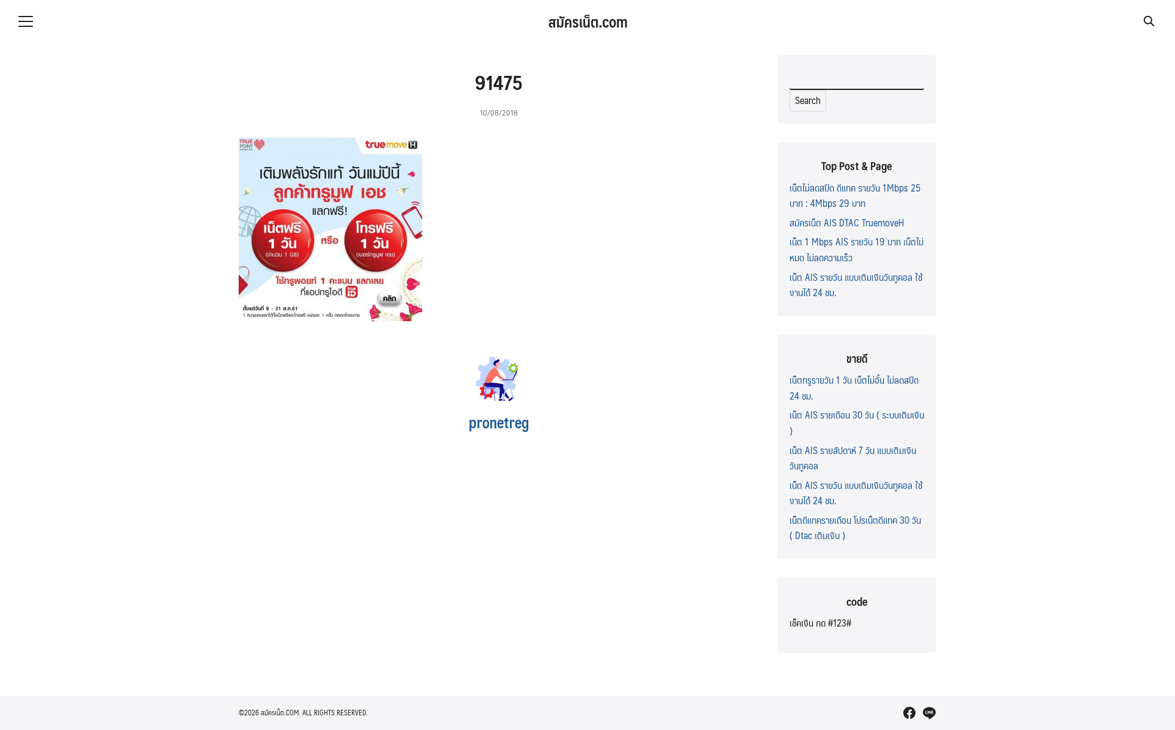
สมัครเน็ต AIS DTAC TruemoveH (846, 222)
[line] (929, 713)
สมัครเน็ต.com (587, 21)
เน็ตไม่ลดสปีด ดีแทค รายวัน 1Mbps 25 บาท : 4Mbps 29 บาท (854, 195)
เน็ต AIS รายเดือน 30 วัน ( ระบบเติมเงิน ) (856, 422)
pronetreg (499, 422)
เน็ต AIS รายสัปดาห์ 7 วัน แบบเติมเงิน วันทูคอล (852, 458)
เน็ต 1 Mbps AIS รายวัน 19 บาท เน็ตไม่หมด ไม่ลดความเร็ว (856, 249)
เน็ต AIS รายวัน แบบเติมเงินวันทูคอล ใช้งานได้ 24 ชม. (855, 285)
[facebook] (909, 713)
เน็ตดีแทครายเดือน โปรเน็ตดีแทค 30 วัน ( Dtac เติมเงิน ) (855, 528)
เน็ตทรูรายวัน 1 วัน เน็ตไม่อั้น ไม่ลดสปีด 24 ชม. (854, 387)
